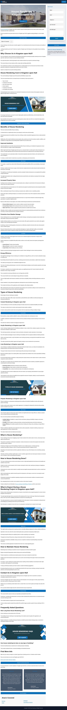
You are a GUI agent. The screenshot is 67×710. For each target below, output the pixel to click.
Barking (14, 659)
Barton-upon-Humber (4, 659)
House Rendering (5, 29)
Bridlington (26, 700)
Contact (63, 1)
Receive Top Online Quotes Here (23, 662)
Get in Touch (23, 409)
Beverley (10, 659)
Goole (3, 702)
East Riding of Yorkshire (28, 702)
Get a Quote (22, 21)
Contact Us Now (23, 590)
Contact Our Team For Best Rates (23, 123)
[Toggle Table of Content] (11, 42)
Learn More (23, 233)
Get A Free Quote (23, 693)
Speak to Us (23, 526)
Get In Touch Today (23, 37)
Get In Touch (56, 45)
